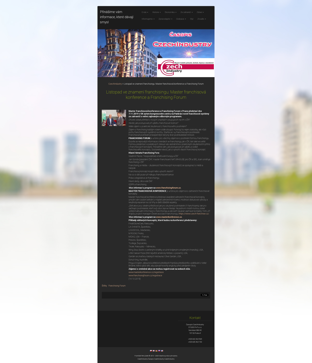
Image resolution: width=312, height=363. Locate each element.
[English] (154, 351)
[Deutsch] (156, 351)
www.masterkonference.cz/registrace (146, 272)
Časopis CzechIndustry (156, 359)
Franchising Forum (117, 286)
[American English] (162, 351)
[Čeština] (151, 351)
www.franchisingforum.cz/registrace (145, 275)
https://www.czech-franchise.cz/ (194, 213)
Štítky (104, 286)
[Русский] (159, 351)
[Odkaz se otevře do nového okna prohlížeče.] (114, 117)
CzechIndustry (115, 84)
